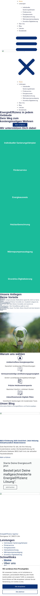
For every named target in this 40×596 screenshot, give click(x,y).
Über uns (22, 23)
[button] (26, 55)
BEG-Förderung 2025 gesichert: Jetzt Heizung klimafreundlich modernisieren (19, 442)
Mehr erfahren (5, 457)
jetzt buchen (10, 487)
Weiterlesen (20, 147)
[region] (20, 581)
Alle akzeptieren (20, 586)
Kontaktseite (22, 30)
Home (21, 1)
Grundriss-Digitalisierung (30, 21)
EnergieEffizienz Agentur (9, 534)
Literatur (21, 28)
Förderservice (27, 12)
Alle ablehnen (20, 592)
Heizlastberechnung (29, 16)
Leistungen (22, 3)
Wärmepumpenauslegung (31, 19)
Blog (20, 26)
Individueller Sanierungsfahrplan (29, 8)
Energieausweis (27, 14)
